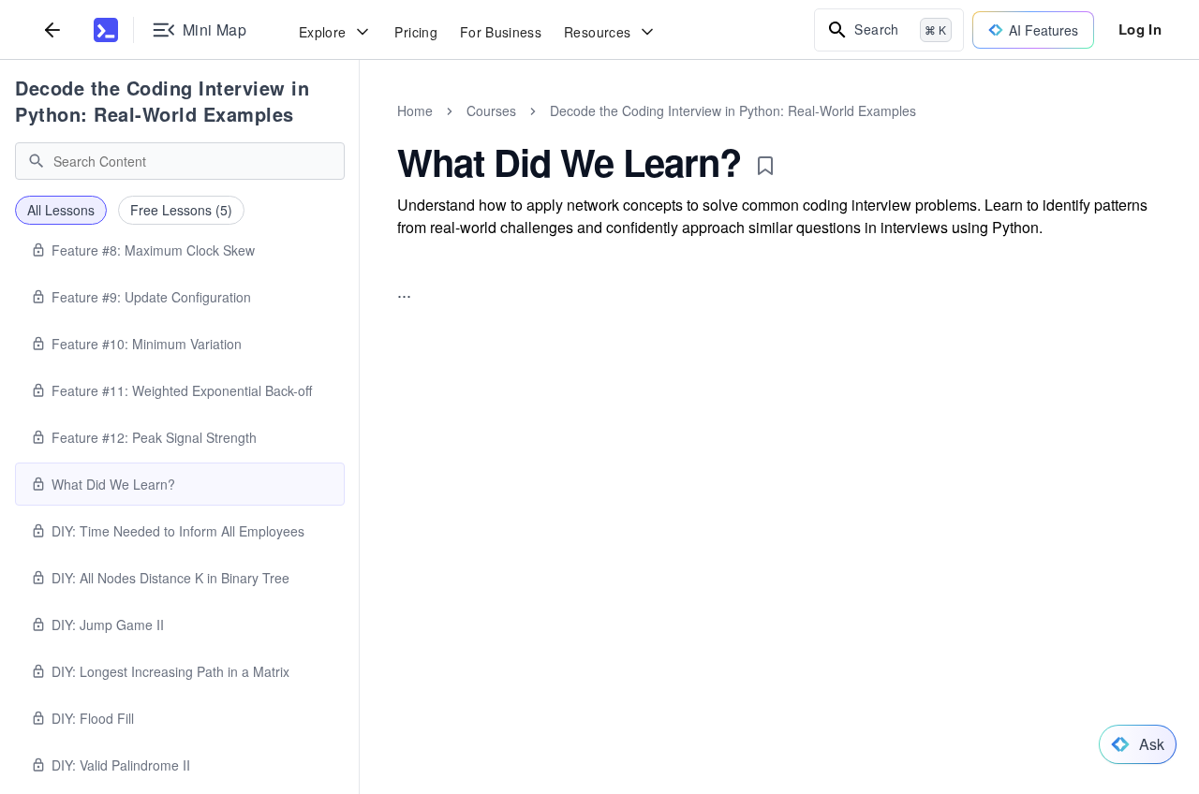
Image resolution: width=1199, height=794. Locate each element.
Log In (1140, 29)
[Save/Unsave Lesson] (765, 166)
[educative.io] (106, 30)
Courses (491, 110)
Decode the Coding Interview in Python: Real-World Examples (162, 100)
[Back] (52, 29)
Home (415, 110)
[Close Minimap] (359, 131)
